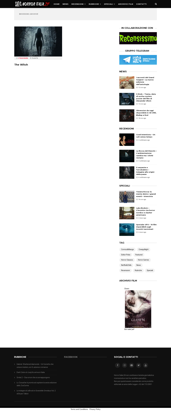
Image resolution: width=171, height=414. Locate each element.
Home (57, 4)
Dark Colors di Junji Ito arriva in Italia (31, 372)
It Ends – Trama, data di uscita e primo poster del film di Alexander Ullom (146, 97)
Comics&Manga (127, 249)
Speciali (108, 4)
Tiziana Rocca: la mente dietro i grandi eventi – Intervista (146, 194)
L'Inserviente (23, 58)
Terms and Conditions (79, 409)
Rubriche (94, 4)
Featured (138, 255)
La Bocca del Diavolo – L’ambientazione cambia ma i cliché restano (146, 154)
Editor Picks (125, 255)
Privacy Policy (95, 409)
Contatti (141, 4)
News (65, 4)
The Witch (21, 64)
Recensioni (77, 4)
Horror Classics (127, 260)
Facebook (71, 357)
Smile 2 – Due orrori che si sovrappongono (33, 377)
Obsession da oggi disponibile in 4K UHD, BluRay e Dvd (146, 112)
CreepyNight (143, 249)
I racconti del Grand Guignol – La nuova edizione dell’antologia (145, 80)
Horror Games (143, 260)
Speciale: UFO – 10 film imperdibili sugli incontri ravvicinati (146, 227)
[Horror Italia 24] (32, 7)
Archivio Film (125, 4)
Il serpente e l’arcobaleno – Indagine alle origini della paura (145, 170)
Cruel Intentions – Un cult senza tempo (145, 136)
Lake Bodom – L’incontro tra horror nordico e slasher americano (145, 211)
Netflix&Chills (126, 265)
